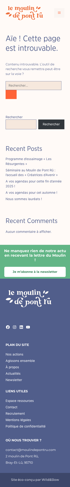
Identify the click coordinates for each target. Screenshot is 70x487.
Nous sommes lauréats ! (24, 199)
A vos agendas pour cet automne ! (31, 192)
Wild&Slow (50, 480)
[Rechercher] (11, 94)
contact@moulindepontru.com (31, 450)
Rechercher (14, 117)
